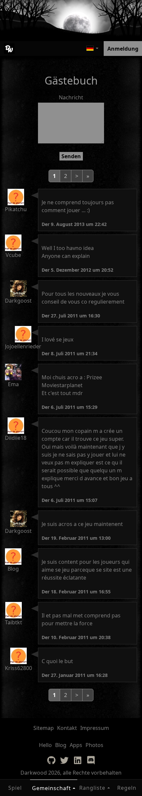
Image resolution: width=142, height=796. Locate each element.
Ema (13, 384)
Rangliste (92, 787)
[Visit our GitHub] (51, 760)
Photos (94, 745)
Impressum (94, 728)
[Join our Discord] (91, 760)
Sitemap (43, 728)
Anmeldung (122, 48)
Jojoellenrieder (23, 346)
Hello (45, 745)
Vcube (13, 255)
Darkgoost (18, 300)
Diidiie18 (15, 437)
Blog (13, 568)
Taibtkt (13, 622)
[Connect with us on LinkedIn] (77, 760)
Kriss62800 (18, 668)
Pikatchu (16, 209)
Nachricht (71, 97)
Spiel (15, 787)
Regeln (126, 787)
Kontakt (67, 728)
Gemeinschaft (51, 788)
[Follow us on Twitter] (64, 760)
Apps (76, 745)
